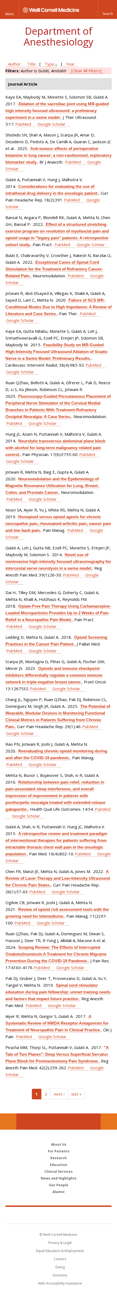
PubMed (23, 124)
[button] (107, 9)
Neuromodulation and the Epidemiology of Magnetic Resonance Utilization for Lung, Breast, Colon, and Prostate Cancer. (52, 486)
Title (31, 64)
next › (59, 1094)
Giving (60, 1267)
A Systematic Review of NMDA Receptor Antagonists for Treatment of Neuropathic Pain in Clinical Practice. (57, 1023)
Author (14, 64)
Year (70, 64)
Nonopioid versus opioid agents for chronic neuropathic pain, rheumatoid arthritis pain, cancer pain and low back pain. (58, 523)
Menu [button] (9, 14)
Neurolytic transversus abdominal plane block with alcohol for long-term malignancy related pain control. (55, 448)
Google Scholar (52, 124)
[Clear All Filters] (86, 70)
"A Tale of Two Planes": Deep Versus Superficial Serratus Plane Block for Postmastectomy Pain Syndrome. (57, 1054)
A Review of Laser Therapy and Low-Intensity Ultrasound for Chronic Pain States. (57, 878)
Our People (58, 1185)
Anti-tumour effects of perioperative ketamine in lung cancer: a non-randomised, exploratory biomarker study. (58, 155)
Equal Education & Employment (60, 1251)
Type (49, 64)
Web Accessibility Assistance (60, 1283)
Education (58, 1164)
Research (58, 1158)
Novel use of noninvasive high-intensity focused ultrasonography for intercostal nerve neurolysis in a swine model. (58, 561)
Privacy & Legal (60, 1242)
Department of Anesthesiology (58, 36)
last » (77, 1094)
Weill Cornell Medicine (58, 1215)
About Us (58, 1144)
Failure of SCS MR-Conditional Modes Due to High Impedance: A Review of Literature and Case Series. (58, 307)
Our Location (8, 1121)
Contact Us (109, 1121)
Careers (60, 1259)
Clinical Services (58, 1171)
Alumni (58, 1192)
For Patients (58, 1151)
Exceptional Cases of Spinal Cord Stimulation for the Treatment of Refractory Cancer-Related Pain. (54, 269)
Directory (60, 1275)
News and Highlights (58, 1178)
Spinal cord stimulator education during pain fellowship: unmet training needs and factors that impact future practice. (57, 992)
